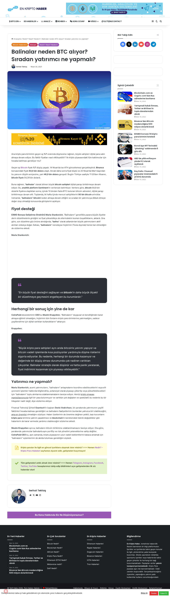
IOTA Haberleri (93, 560)
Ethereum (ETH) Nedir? (57, 560)
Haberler (31, 21)
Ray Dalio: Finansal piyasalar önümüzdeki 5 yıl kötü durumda (146, 174)
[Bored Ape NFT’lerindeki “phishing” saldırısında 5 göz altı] (125, 149)
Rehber (61, 21)
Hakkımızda (78, 588)
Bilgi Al (144, 593)
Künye (111, 588)
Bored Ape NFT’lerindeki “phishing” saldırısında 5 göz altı (146, 148)
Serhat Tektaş (21, 67)
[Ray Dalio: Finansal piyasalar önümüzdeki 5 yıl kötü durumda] (125, 175)
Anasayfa (17, 39)
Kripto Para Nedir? (55, 556)
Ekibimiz (103, 588)
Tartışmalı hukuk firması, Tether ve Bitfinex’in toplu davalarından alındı (146, 109)
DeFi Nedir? (52, 568)
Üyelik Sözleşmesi (123, 588)
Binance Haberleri (94, 556)
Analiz (46, 21)
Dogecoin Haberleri (95, 552)
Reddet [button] (154, 593)
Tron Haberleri (93, 564)
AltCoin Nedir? (53, 552)
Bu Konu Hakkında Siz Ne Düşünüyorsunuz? (59, 515)
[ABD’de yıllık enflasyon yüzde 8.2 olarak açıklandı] (125, 162)
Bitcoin (15, 21)
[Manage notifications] (6, 591)
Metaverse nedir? (54, 564)
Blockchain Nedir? (54, 548)
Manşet (33, 45)
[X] (33, 495)
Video (93, 21)
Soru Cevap (78, 21)
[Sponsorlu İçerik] (59, 139)
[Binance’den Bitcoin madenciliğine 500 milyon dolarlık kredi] (125, 125)
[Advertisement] (59, 258)
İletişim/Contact (112, 21)
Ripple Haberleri (93, 548)
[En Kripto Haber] (27, 8)
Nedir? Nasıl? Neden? (32, 39)
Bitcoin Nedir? (53, 544)
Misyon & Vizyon (91, 588)
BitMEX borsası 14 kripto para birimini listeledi (146, 135)
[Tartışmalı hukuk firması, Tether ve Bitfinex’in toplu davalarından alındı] (125, 109)
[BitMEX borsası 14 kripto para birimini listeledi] (125, 138)
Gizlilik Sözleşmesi (139, 588)
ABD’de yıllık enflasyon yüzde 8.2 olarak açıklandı (145, 161)
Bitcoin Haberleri (20, 45)
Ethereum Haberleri (95, 544)
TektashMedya (51, 588)
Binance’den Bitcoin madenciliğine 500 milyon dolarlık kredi (144, 124)
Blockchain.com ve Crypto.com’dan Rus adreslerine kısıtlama (144, 96)
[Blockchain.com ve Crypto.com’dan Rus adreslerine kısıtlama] (125, 97)
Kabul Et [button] (163, 593)
